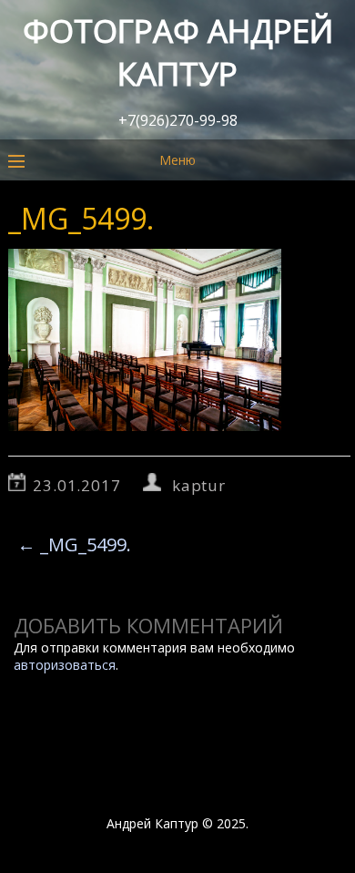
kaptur (199, 485)
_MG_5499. (74, 544)
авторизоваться (65, 664)
